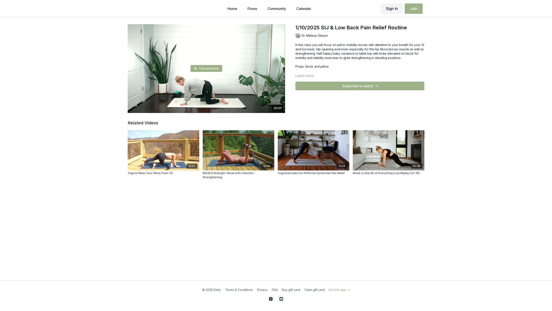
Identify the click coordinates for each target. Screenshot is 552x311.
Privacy (262, 290)
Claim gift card (314, 290)
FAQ (275, 290)
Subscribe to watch (357, 86)
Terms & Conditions (239, 290)
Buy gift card (291, 290)
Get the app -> (339, 290)
